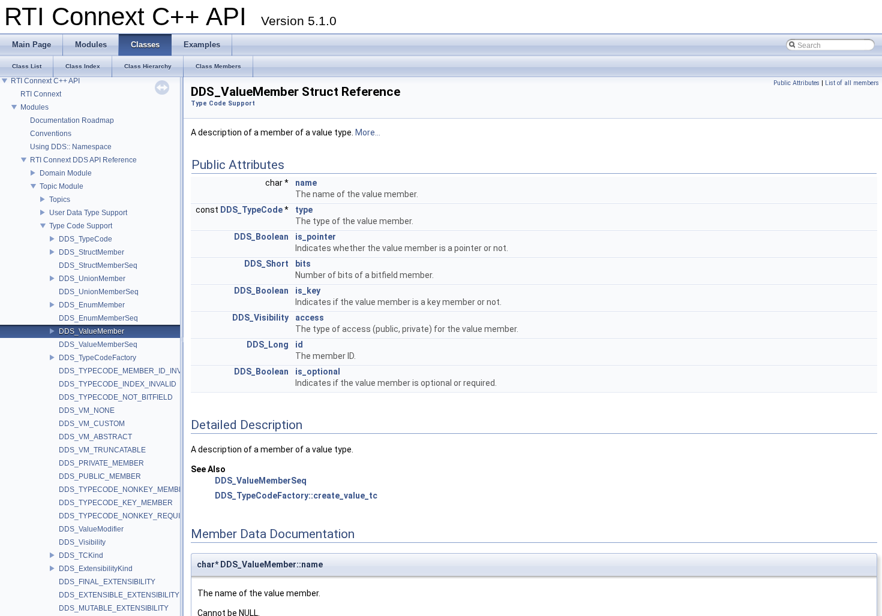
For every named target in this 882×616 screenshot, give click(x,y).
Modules (34, 107)
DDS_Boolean (261, 236)
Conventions (50, 133)
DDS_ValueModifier (91, 529)
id (299, 344)
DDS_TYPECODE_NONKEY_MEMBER (124, 489)
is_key (307, 290)
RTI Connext (40, 94)
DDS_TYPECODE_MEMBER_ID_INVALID (128, 371)
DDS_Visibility (82, 542)
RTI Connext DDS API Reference (83, 160)
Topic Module (61, 186)
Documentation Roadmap (72, 120)
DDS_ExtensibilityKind (96, 568)
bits (303, 263)
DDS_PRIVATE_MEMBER (101, 463)
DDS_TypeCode (85, 239)
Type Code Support (80, 226)
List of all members (852, 83)
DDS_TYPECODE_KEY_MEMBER (116, 503)
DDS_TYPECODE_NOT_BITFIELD (116, 397)
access (309, 317)
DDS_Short (266, 263)
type (304, 210)
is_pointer (315, 236)
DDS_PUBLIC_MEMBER (100, 476)
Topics (59, 199)
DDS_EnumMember (92, 305)
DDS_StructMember (91, 252)
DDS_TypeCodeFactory (97, 358)
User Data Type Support (88, 213)
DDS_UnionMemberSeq (99, 292)
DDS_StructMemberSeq (98, 265)
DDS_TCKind (81, 555)
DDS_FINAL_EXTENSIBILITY (107, 582)
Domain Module (66, 173)
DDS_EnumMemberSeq (98, 318)
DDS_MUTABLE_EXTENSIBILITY (114, 608)
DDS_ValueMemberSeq (98, 344)
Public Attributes (796, 83)
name (306, 183)
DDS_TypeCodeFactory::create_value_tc (296, 495)
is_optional (317, 371)
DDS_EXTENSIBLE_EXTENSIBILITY (119, 595)
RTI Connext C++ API (45, 81)
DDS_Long (268, 344)
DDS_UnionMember (92, 278)
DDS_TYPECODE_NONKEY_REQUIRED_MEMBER (145, 516)
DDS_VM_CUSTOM (92, 423)
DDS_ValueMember (91, 331)
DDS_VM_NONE (87, 410)
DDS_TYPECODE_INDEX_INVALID (117, 384)
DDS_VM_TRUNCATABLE (102, 450)
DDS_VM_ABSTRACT (95, 437)
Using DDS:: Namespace (71, 147)
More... (367, 132)
